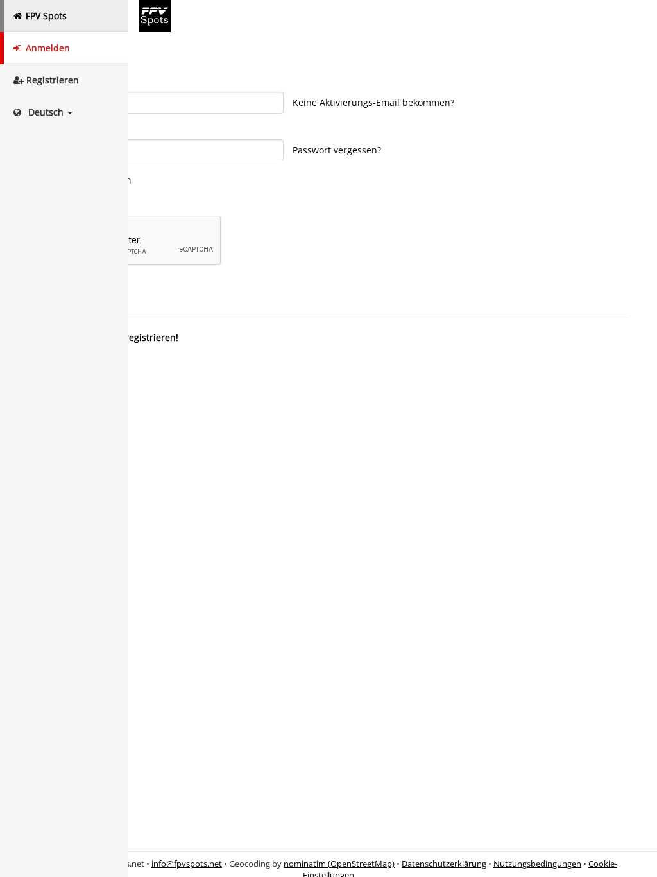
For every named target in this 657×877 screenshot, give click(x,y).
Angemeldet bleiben (88, 180)
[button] (64, 112)
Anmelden (46, 48)
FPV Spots (45, 16)
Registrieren (51, 80)
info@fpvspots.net (186, 863)
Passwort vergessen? (337, 150)
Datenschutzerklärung (444, 863)
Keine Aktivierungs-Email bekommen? (373, 102)
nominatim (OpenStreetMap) (339, 863)
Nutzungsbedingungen (537, 863)
